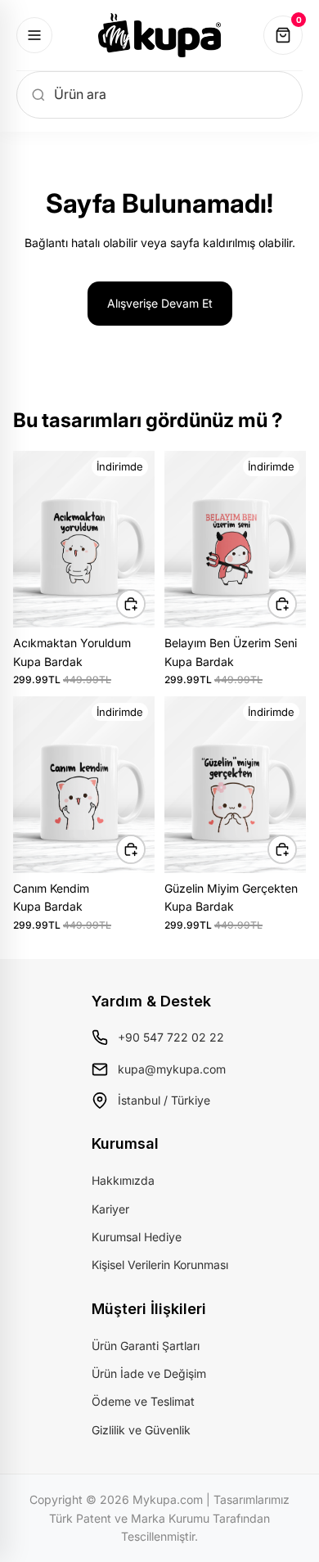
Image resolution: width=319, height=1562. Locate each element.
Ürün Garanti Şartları (146, 1346)
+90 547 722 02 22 (171, 1037)
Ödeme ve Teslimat (143, 1401)
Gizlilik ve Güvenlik (141, 1430)
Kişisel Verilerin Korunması (160, 1265)
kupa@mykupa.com (172, 1069)
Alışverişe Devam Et (160, 303)
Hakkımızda (123, 1180)
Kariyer (110, 1209)
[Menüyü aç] (34, 35)
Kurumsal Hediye (137, 1237)
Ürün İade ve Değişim (149, 1373)
